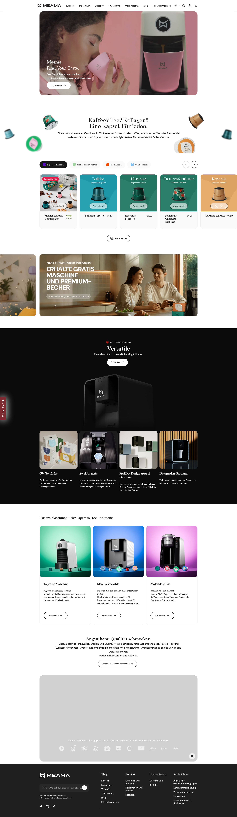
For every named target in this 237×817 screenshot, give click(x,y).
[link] (59, 450)
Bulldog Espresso (94, 216)
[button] (3, 408)
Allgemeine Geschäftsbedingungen (185, 782)
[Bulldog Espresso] (98, 192)
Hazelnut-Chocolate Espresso (171, 219)
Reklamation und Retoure (134, 789)
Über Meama (156, 780)
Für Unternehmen (110, 802)
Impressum (179, 796)
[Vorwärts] (194, 164)
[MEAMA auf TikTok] (53, 806)
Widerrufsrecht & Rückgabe (182, 802)
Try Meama (107, 793)
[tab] (53, 164)
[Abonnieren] (84, 787)
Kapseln (105, 780)
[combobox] (177, 5)
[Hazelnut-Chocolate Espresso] (178, 192)
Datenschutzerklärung (184, 787)
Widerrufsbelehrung (183, 792)
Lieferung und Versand (132, 782)
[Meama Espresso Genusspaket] (58, 192)
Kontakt (153, 785)
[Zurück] (56, 306)
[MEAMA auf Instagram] (47, 806)
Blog (103, 797)
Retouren (130, 794)
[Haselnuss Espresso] (138, 192)
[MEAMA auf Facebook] (41, 806)
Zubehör (105, 789)
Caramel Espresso (215, 216)
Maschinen (106, 785)
